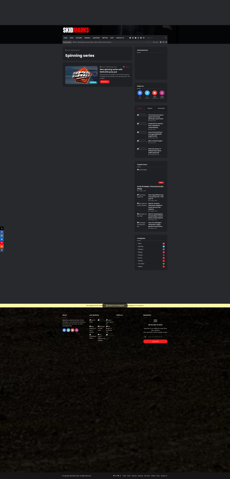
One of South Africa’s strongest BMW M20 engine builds (155, 134)
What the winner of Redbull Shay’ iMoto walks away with (154, 151)
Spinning (87, 38)
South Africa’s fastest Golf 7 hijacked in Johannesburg (155, 125)
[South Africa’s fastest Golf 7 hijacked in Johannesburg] (142, 126)
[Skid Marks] (75, 30)
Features (79, 38)
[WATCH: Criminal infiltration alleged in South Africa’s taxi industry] (142, 206)
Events (140, 258)
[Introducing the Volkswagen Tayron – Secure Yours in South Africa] (93, 336)
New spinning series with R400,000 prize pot (111, 70)
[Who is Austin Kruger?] (142, 143)
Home (65, 38)
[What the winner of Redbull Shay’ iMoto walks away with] (142, 151)
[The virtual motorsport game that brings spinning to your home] (142, 117)
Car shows (96, 38)
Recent (150, 108)
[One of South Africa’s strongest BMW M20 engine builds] (142, 134)
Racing (140, 252)
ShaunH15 (103, 67)
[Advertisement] (115, 12)
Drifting (105, 38)
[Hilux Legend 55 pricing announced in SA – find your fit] (142, 197)
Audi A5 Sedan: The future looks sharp (150, 187)
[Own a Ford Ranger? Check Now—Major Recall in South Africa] (142, 225)
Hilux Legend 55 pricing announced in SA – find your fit (155, 197)
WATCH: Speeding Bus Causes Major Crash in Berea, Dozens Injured (155, 216)
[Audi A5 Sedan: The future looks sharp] (93, 321)
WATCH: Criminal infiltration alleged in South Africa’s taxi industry (155, 206)
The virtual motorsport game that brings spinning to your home (156, 117)
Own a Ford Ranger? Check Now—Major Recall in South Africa (90, 42)
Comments (161, 108)
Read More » (104, 81)
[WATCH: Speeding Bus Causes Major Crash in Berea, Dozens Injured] (142, 216)
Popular (139, 108)
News (71, 38)
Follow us (119, 315)
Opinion (140, 266)
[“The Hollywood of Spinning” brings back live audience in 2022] (110, 336)
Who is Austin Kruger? (155, 141)
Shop (112, 38)
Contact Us (120, 38)
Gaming (140, 260)
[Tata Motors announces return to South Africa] (101, 401)
